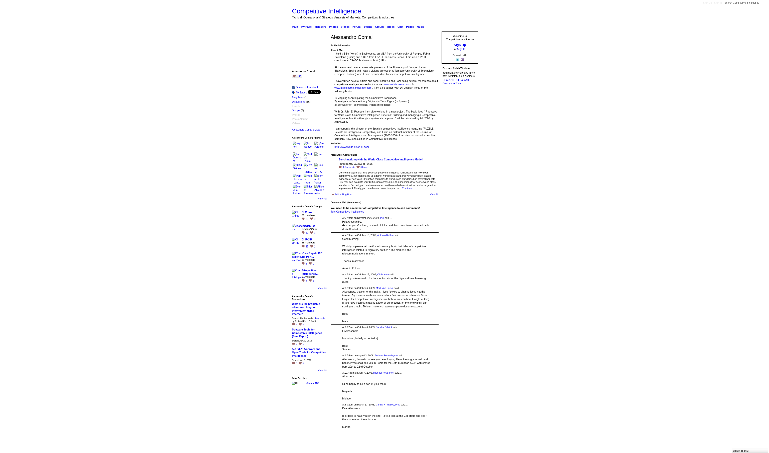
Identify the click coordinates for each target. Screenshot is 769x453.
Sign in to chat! (741, 451)
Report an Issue (448, 448)
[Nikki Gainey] (297, 168)
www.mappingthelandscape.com (352, 87)
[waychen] (297, 146)
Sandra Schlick (384, 327)
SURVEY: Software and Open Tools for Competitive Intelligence (309, 352)
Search (765, 2)
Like (299, 76)
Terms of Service (469, 448)
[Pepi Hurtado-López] (297, 179)
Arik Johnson (320, 448)
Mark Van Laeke (385, 288)
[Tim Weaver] (308, 146)
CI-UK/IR (307, 239)
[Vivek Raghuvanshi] (308, 168)
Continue (407, 188)
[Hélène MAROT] (319, 168)
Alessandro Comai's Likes (306, 129)
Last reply (320, 318)
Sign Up (707, 2)
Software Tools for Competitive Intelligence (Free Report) (307, 333)
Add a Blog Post (343, 194)
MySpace (301, 92)
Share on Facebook (307, 87)
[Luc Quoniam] (297, 157)
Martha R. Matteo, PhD (387, 404)
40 (307, 232)
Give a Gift (312, 383)
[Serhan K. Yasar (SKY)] (319, 179)
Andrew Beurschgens (386, 355)
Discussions (298, 101)
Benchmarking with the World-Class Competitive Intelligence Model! (381, 159)
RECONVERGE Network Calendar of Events (456, 82)
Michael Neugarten (383, 372)
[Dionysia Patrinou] (297, 190)
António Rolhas (385, 235)
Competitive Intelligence (326, 11)
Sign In (718, 2)
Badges (433, 448)
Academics (308, 225)
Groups (296, 110)
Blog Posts (298, 97)
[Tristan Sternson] (308, 190)
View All (322, 198)
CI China (307, 212)
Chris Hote (383, 274)
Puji (382, 218)
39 (307, 219)
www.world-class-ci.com (397, 84)
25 (307, 246)
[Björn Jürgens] (319, 146)
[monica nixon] (308, 179)
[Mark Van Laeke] (308, 157)
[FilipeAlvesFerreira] (319, 190)
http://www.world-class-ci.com (351, 146)
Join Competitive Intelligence (347, 211)
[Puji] (319, 157)
